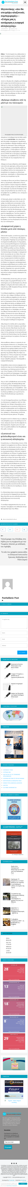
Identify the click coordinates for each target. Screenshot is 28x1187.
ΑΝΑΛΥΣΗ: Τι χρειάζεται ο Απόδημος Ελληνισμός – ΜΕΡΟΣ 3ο (17, 910)
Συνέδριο (14, 519)
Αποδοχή (22, 1183)
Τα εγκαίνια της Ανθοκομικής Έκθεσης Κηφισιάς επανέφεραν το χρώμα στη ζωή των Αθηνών (17, 898)
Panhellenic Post (13, 28)
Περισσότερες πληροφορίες (12, 1185)
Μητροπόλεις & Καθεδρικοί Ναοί (12, 780)
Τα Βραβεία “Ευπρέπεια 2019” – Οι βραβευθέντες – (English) (17, 921)
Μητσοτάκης (6, 519)
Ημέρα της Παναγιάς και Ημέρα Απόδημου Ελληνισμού (17, 695)
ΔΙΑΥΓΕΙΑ (5, 785)
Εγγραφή (8, 1147)
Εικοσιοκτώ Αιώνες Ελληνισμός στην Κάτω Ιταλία (17, 665)
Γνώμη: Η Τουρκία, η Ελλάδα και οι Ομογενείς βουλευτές (17, 675)
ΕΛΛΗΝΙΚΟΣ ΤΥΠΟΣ (8, 770)
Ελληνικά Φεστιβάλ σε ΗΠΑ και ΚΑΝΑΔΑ (13, 778)
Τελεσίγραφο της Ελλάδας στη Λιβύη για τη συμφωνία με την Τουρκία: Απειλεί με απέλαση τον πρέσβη (13, 543)
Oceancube (11, 1180)
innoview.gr (23, 1180)
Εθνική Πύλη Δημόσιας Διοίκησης (12, 783)
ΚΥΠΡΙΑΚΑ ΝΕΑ (7, 772)
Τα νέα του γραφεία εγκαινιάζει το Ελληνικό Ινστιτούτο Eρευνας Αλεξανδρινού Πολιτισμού (14, 556)
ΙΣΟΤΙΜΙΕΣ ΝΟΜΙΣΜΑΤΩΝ (9, 787)
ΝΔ (10, 519)
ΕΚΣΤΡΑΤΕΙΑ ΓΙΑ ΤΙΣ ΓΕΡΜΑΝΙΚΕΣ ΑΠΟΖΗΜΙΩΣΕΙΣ (11, 775)
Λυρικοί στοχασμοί (17, 683)
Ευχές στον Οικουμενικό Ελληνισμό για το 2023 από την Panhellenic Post (17, 869)
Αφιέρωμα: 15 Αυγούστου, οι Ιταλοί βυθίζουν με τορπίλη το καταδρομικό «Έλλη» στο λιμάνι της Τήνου (17, 883)
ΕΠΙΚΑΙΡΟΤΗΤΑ (4, 28)
